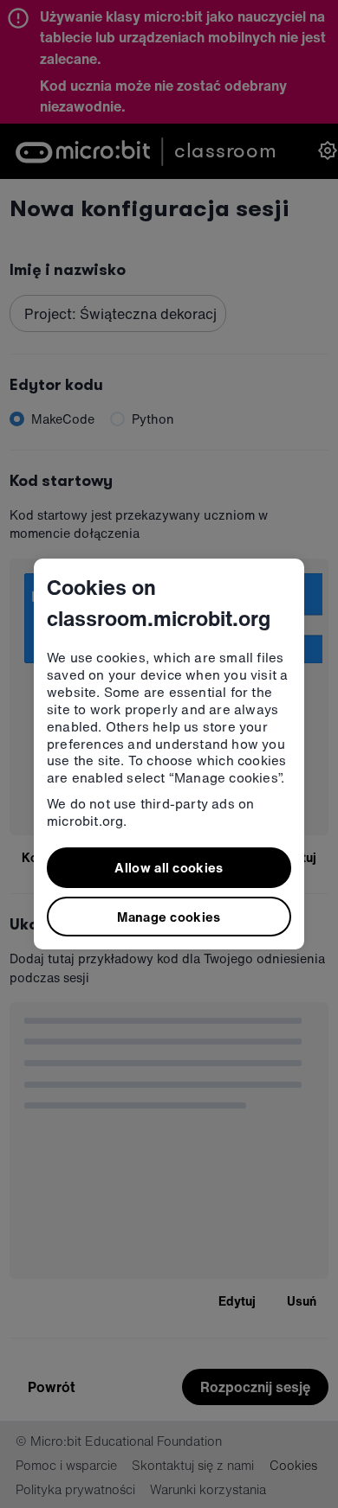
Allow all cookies (168, 867)
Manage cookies (168, 916)
